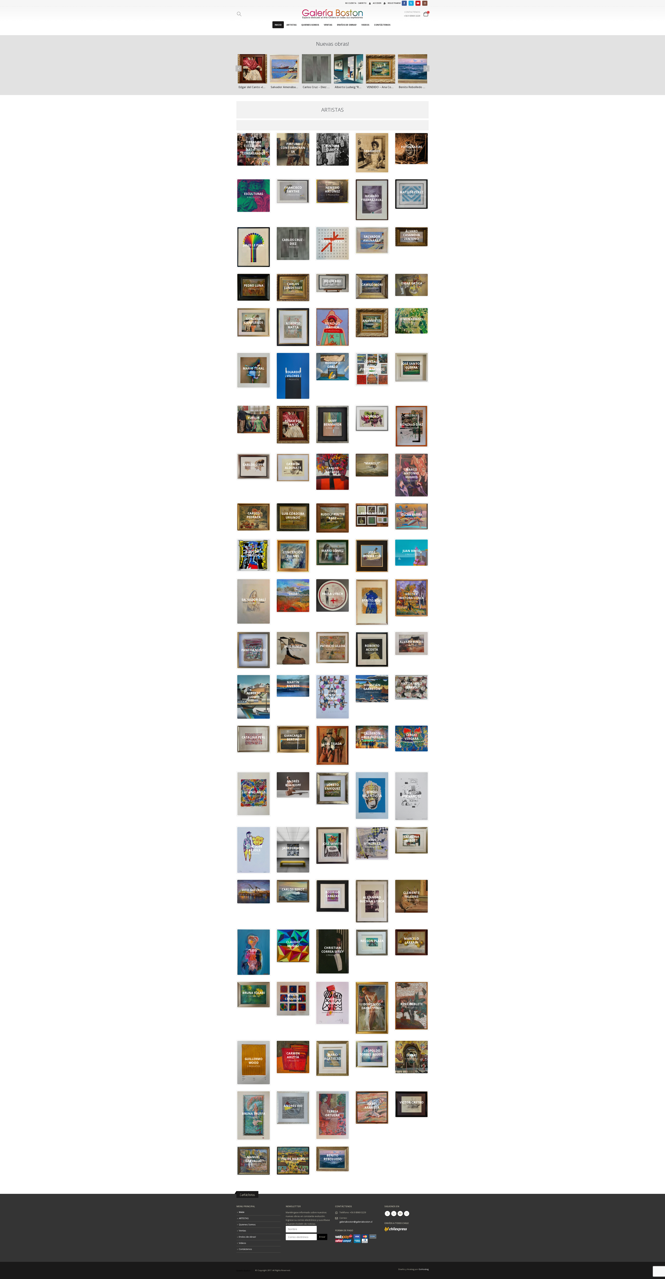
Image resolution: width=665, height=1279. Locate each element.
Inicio (278, 24)
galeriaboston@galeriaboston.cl (355, 1221)
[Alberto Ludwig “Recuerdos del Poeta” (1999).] (254, 68)
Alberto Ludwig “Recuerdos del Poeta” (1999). (254, 87)
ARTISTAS (291, 24)
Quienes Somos (310, 24)
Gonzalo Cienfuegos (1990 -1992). (382, 87)
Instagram (406, 1213)
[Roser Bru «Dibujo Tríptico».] (350, 68)
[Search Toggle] (239, 14)
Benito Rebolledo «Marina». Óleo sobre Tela (318, 87)
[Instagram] (424, 3)
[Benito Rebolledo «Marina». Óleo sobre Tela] (318, 68)
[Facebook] (404, 3)
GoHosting (424, 1269)
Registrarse (394, 3)
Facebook (387, 1213)
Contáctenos (382, 24)
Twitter (393, 1213)
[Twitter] (411, 3)
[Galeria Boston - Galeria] (332, 14)
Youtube (400, 1213)
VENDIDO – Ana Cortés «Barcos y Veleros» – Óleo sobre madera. (286, 87)
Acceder (377, 3)
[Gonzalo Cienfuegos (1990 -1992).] (382, 68)
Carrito (362, 3)
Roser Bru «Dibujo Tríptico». (350, 87)
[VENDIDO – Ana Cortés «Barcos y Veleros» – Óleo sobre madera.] (286, 68)
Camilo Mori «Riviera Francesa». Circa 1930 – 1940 (414, 87)
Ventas (328, 24)
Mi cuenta (350, 3)
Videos (365, 24)
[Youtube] (417, 3)
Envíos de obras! (347, 24)
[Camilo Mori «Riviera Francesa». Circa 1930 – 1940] (414, 68)
